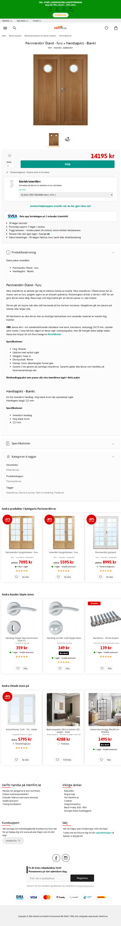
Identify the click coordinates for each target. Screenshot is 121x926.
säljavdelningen (103, 832)
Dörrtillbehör (54, 334)
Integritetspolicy (72, 804)
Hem (4, 36)
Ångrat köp (69, 794)
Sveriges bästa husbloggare (77, 810)
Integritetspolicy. (85, 885)
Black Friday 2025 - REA (75, 807)
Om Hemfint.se (71, 797)
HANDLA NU (60, 15)
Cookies (68, 800)
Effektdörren (12, 469)
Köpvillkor (69, 790)
